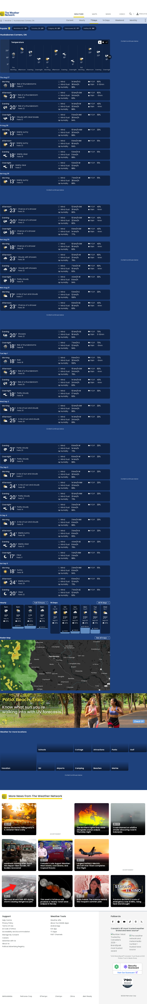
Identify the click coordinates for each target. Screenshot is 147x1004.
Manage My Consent (10, 935)
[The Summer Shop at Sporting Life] (138, 762)
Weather (8, 20)
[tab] (99, 42)
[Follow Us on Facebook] (113, 922)
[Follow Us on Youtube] (124, 922)
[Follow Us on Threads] (136, 922)
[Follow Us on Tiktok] (130, 922)
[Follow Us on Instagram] (118, 922)
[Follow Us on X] (141, 922)
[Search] (130, 14)
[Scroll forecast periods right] (109, 57)
